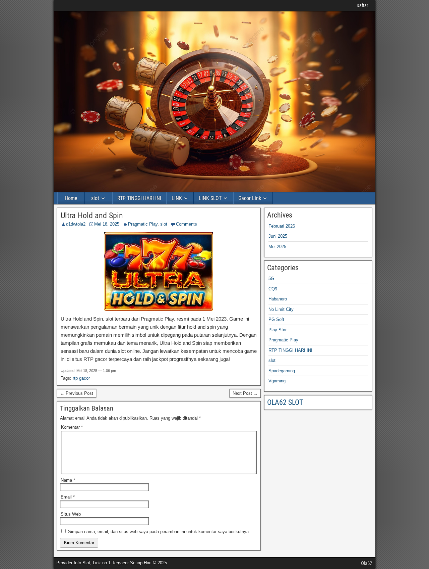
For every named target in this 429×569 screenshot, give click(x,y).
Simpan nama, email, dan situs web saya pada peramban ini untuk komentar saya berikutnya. (159, 531)
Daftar (362, 5)
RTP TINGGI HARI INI (139, 198)
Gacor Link (249, 198)
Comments (186, 224)
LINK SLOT (210, 198)
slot (95, 198)
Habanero (277, 298)
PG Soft (276, 319)
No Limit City (281, 309)
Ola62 (366, 563)
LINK (177, 198)
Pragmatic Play (143, 224)
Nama (68, 480)
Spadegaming (281, 370)
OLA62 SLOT (285, 402)
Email (68, 497)
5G (271, 278)
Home (71, 198)
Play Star (277, 329)
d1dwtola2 (75, 224)
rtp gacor (81, 378)
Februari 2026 (281, 226)
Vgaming (277, 380)
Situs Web (71, 514)
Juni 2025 (277, 236)
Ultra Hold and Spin (92, 215)
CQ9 (272, 288)
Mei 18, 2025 (106, 224)
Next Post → (245, 393)
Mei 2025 (277, 246)
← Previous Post (76, 393)
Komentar (72, 427)
